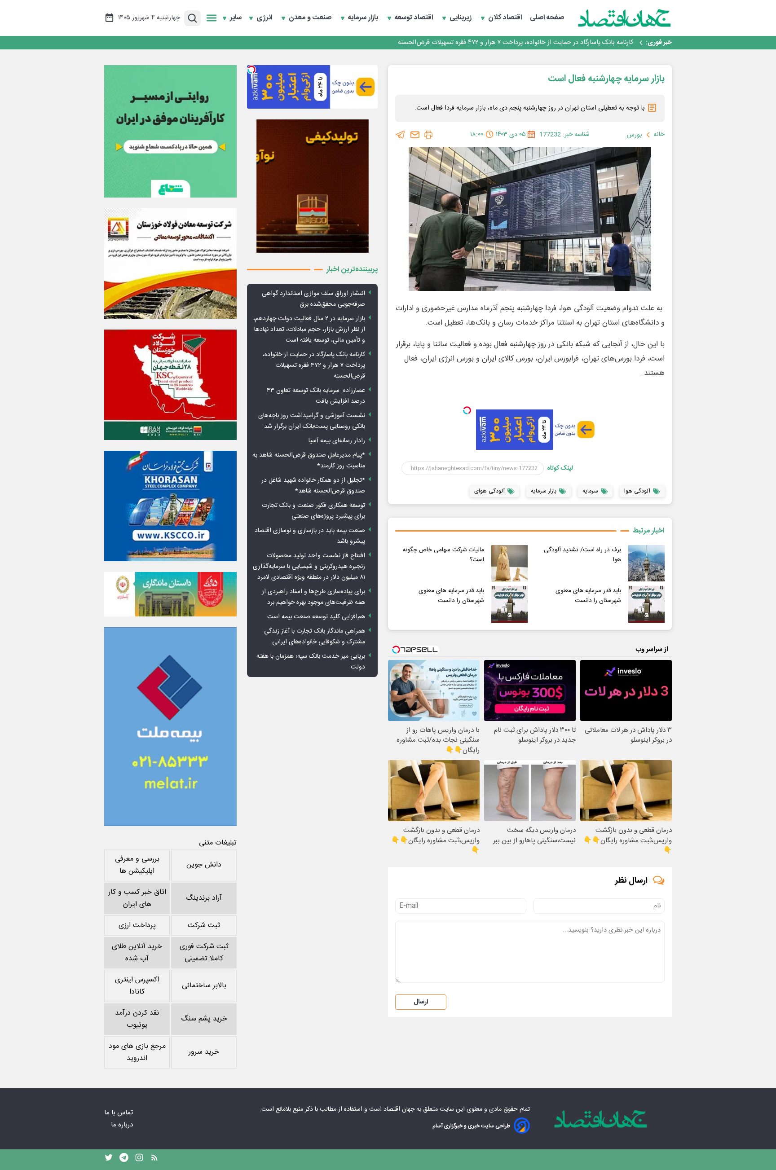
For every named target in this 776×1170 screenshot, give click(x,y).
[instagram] (139, 1159)
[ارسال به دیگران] (414, 134)
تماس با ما (119, 1112)
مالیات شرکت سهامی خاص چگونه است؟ (443, 555)
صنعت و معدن (311, 18)
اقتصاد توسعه (415, 18)
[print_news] (428, 134)
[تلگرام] (400, 134)
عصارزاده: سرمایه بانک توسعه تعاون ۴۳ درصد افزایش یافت (555, 42)
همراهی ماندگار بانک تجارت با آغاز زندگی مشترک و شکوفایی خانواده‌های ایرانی (314, 636)
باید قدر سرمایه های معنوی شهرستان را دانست (588, 596)
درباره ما (123, 1124)
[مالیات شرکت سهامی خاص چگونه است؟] (509, 563)
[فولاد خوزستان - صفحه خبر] (170, 385)
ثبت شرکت (204, 925)
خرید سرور (204, 1052)
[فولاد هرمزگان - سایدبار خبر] (312, 186)
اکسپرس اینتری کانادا (137, 986)
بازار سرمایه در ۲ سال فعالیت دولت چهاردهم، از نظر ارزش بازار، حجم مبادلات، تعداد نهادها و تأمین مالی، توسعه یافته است (309, 329)
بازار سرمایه (364, 18)
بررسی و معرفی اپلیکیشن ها (137, 865)
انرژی (265, 18)
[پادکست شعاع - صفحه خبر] (170, 131)
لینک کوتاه (560, 468)
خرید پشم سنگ (204, 1019)
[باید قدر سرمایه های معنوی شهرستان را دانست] (646, 604)
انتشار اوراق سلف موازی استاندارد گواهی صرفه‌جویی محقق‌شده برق (313, 299)
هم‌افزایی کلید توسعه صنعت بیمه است (316, 616)
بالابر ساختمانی (204, 986)
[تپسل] (467, 410)
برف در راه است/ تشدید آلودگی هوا (582, 555)
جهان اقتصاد (399, 1109)
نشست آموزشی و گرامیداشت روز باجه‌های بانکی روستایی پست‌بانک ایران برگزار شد (311, 421)
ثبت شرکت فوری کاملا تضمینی (204, 953)
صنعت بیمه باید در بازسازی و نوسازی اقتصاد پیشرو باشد (310, 536)
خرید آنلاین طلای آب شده (137, 953)
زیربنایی (461, 18)
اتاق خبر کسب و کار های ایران (137, 898)
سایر (236, 18)
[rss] (154, 1159)
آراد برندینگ (204, 898)
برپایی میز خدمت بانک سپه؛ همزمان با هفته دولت (310, 662)
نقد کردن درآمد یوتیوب (137, 1019)
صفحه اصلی (547, 18)
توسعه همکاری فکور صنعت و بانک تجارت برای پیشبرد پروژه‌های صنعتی (313, 511)
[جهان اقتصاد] (625, 18)
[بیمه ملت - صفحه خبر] (170, 726)
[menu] (211, 18)
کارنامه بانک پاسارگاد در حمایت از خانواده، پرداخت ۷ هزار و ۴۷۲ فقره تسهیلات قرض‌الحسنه (314, 365)
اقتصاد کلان (506, 18)
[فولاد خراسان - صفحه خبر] (170, 506)
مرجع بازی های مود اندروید (137, 1052)
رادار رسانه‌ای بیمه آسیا (337, 440)
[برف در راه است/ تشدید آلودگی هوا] (646, 563)
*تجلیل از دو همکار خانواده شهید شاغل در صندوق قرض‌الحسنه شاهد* (313, 486)
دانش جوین (203, 865)
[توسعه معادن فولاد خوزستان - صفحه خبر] (170, 263)
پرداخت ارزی (137, 925)
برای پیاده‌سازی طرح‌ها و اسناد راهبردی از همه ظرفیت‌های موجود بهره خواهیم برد (313, 597)
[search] (192, 18)
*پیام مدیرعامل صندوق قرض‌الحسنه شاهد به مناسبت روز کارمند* (308, 460)
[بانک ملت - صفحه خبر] (170, 594)
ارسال (421, 1002)
